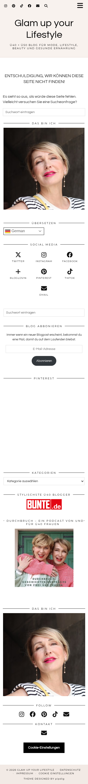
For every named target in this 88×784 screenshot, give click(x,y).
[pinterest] (44, 714)
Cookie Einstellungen (56, 773)
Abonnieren (44, 361)
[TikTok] (21, 6)
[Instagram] (5, 6)
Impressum (24, 773)
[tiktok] (55, 714)
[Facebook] (29, 6)
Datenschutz (70, 769)
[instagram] (21, 714)
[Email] (38, 6)
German (18, 231)
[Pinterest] (13, 6)
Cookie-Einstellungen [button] (44, 747)
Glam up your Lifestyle (35, 769)
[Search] (46, 6)
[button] (81, 6)
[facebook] (33, 714)
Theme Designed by (44, 778)
